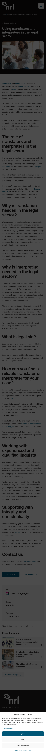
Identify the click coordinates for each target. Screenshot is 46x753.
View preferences (23, 745)
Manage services (8, 728)
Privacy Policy (27, 750)
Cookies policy (18, 750)
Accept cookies (23, 734)
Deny (23, 740)
